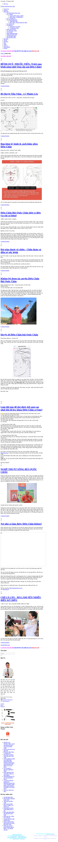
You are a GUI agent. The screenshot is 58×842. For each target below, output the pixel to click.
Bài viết (2, 705)
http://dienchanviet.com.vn (16, 588)
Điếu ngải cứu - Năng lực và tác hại (9, 817)
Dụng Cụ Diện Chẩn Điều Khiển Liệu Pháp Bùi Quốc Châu (9, 823)
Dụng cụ (3, 706)
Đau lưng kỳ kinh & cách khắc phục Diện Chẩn (9, 756)
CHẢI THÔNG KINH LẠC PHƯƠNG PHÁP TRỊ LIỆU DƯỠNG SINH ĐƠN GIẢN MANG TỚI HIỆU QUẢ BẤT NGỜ (9, 763)
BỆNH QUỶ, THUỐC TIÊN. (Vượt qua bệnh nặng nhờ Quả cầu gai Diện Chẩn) (21, 65)
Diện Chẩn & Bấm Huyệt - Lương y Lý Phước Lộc (8, 805)
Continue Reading (5, 86)
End (9, 645)
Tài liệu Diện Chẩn (8, 797)
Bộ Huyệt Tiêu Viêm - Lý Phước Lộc (19, 93)
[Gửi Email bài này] (1, 58)
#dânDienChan (4, 453)
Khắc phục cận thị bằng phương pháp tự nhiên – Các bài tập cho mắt (9, 827)
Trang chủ (3, 53)
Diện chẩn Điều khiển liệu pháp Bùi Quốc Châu (9, 813)
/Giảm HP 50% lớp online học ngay (23, 647)
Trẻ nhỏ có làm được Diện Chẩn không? (21, 523)
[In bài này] (1, 60)
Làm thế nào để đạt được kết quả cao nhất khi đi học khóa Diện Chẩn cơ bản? (21, 408)
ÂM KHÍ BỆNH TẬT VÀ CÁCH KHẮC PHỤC (9, 778)
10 (6, 645)
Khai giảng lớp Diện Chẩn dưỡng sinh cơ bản (8, 809)
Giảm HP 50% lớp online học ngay (23, 51)
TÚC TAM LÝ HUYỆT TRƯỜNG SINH (8, 770)
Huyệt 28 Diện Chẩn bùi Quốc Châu (19, 334)
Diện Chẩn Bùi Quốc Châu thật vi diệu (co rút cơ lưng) (9, 774)
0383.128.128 (9, 699)
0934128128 (6, 589)
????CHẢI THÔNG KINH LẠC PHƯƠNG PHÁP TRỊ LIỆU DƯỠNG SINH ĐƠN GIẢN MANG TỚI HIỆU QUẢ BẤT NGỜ (9, 784)
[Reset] (1, 655)
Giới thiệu (2, 703)
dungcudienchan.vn (6, 701)
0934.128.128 (4, 699)
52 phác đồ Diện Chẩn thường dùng (9, 819)
